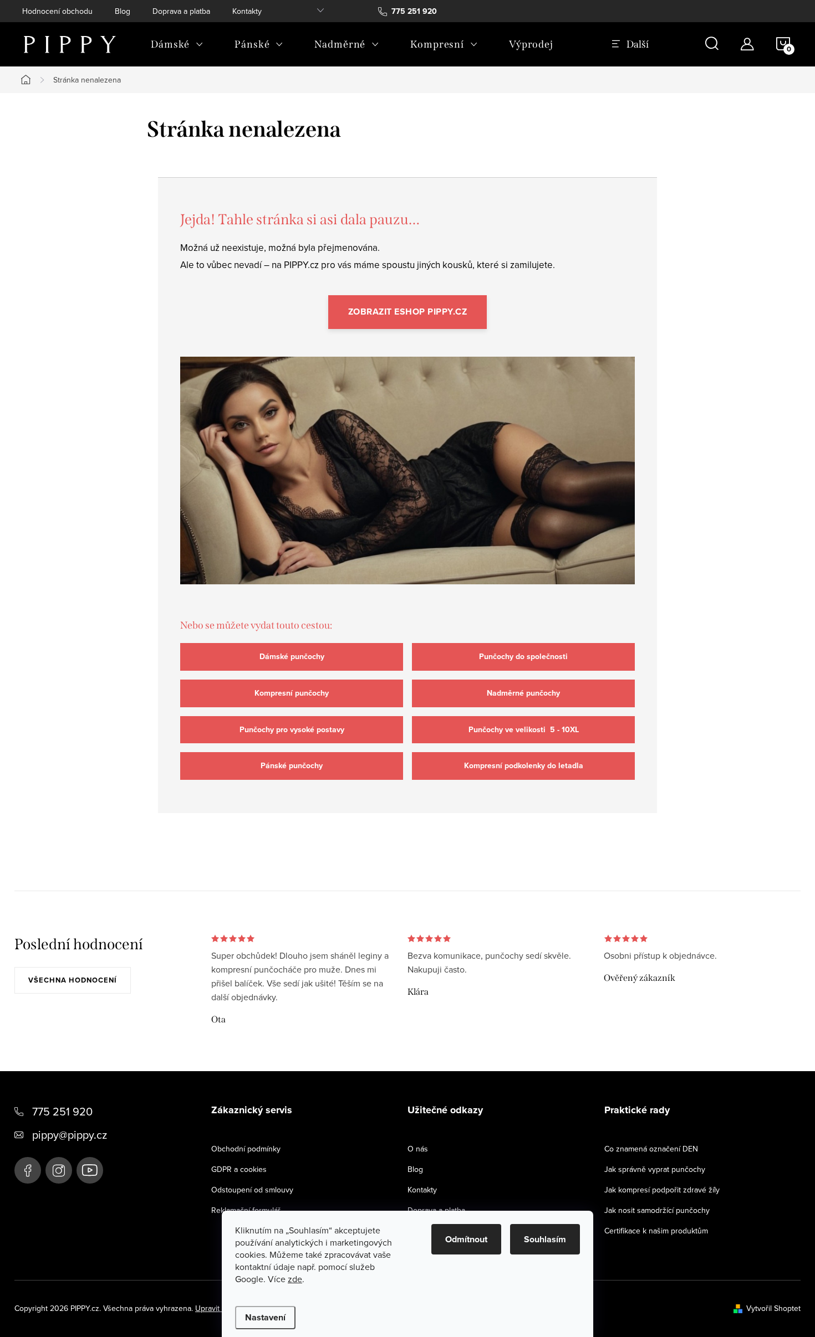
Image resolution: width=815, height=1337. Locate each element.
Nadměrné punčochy (523, 693)
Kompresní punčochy (291, 693)
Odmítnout (466, 1239)
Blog (122, 11)
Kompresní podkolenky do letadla (523, 766)
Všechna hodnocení (72, 980)
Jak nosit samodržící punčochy (657, 1210)
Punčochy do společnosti (523, 656)
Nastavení (265, 1317)
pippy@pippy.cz (69, 1135)
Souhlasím (545, 1239)
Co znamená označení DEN (651, 1149)
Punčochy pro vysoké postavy (292, 730)
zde (295, 1279)
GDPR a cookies (239, 1169)
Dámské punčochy (291, 656)
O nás (417, 1149)
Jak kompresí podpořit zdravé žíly (662, 1190)
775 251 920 (62, 1111)
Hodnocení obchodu (57, 11)
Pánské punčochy (292, 766)
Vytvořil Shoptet (773, 1308)
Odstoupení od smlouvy (252, 1190)
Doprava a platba (181, 11)
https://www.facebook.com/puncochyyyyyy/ (27, 1170)
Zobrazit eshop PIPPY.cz (407, 311)
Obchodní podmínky (246, 1149)
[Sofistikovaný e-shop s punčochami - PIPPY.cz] (407, 481)
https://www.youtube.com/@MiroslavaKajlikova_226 (90, 1170)
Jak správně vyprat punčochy (654, 1169)
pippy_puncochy (58, 1170)
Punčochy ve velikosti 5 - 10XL (523, 730)
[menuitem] (177, 44)
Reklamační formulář (246, 1210)
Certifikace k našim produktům (656, 1231)
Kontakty (247, 11)
